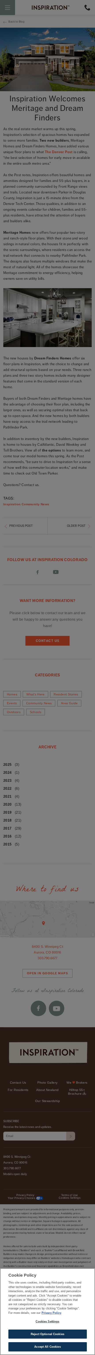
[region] (47, 1311)
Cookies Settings (47, 1321)
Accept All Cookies (47, 1346)
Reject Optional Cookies (47, 1334)
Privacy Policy (51, 1312)
